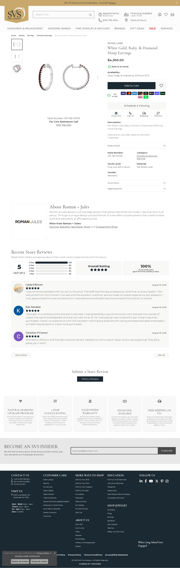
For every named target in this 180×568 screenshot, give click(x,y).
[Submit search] (91, 14)
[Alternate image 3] (16, 68)
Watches (110, 528)
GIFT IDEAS (137, 28)
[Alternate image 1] (16, 44)
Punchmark (96, 564)
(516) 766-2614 (63, 125)
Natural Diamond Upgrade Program (56, 501)
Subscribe (166, 450)
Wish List (78, 512)
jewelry (22, 35)
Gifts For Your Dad (82, 491)
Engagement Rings (107, 227)
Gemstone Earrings (44, 35)
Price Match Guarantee (51, 509)
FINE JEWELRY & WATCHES (93, 28)
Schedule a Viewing (137, 105)
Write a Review (90, 379)
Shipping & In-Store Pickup (53, 505)
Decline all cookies (20, 561)
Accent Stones (113, 183)
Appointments (48, 494)
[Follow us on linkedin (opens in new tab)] (141, 481)
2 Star (31, 271)
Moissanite (111, 487)
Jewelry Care (112, 491)
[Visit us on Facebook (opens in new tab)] (146, 481)
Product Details (114, 145)
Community (79, 528)
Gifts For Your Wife (82, 480)
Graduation (79, 498)
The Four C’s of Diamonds (116, 480)
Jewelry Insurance (49, 512)
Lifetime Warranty (50, 498)
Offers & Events (80, 501)
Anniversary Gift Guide (115, 498)
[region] (63, 77)
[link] (110, 14)
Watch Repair (48, 491)
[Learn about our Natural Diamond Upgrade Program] (20, 401)
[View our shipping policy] (159, 401)
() (70, 262)
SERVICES (167, 28)
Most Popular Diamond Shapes (118, 494)
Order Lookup (48, 480)
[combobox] (60, 14)
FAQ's (77, 532)
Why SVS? (79, 524)
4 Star (31, 265)
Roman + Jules (115, 43)
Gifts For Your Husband (83, 487)
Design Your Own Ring (115, 532)
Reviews (78, 535)
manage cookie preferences (27, 556)
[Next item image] (98, 77)
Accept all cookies (39, 561)
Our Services (47, 487)
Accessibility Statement (116, 555)
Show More (21, 355)
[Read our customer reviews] (55, 401)
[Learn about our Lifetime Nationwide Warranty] (90, 401)
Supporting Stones (115, 188)
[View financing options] (125, 401)
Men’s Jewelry (112, 524)
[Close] (176, 3)
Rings (87, 227)
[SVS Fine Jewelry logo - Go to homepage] (16, 14)
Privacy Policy (74, 555)
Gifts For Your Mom (82, 483)
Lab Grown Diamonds (115, 483)
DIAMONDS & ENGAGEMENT (25, 28)
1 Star (31, 274)
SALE (152, 28)
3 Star (31, 268)
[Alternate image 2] (16, 56)
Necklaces (77, 227)
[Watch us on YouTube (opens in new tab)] (151, 481)
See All (161, 355)
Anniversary (79, 494)
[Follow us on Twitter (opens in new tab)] (156, 481)
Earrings (30, 35)
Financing (47, 516)
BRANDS (119, 28)
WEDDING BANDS (59, 28)
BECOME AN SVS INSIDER (31, 446)
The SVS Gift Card (81, 509)
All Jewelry (111, 510)
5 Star (31, 262)
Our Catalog (79, 505)
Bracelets (65, 227)
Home (13, 35)
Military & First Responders (85, 543)
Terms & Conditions (93, 555)
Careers (78, 546)
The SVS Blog (80, 539)
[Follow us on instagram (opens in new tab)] (167, 481)
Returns (46, 483)
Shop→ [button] (112, 3)
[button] (159, 14)
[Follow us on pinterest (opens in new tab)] (162, 481)
